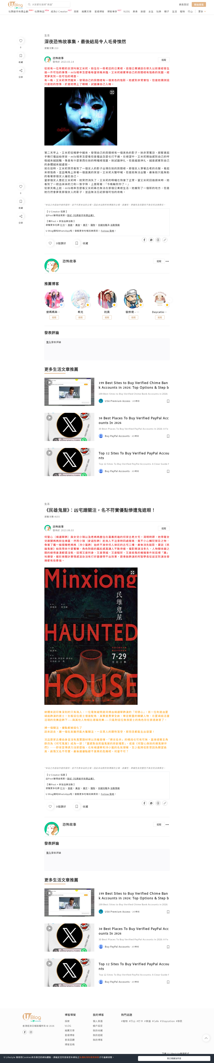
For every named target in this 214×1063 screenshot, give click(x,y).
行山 (190, 11)
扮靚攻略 (102, 224)
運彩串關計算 (65, 556)
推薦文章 (87, 11)
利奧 (107, 312)
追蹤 (163, 60)
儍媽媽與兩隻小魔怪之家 (54, 312)
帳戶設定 (98, 1025)
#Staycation (167, 1021)
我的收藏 (98, 1030)
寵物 (182, 11)
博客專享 (112, 11)
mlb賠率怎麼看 (81, 72)
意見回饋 (70, 1039)
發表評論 (53, 342)
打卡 (62, 224)
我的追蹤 (98, 1035)
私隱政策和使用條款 (89, 1057)
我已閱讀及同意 (174, 1058)
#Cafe (155, 1021)
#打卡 (140, 1021)
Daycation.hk (160, 312)
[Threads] (20, 240)
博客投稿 (70, 1044)
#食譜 (147, 1021)
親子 (166, 11)
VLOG (126, 11)
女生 (150, 11)
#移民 (179, 1021)
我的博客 (98, 1039)
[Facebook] (20, 224)
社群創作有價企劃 (18, 11)
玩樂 (158, 11)
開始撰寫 (199, 4)
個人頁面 (98, 1021)
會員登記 (184, 4)
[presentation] (44, 300)
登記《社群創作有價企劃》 (81, 215)
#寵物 (124, 1021)
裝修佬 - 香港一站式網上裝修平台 (133, 312)
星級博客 (99, 11)
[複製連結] (20, 248)
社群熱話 (40, 11)
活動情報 (115, 224)
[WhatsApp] (20, 232)
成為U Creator (59, 11)
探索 (76, 11)
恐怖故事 (58, 58)
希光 (80, 312)
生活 (174, 11)
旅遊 (143, 11)
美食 (135, 11)
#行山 (132, 1021)
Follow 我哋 (107, 230)
